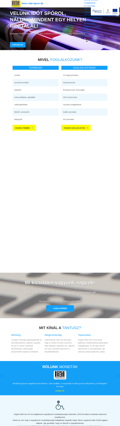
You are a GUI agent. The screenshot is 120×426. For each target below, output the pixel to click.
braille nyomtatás (69, 112)
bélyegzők (18, 119)
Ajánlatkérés (60, 308)
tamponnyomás (69, 83)
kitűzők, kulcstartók (21, 112)
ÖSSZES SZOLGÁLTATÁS (76, 128)
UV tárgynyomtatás (70, 75)
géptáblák (31, 97)
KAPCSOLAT (17, 45)
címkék (17, 75)
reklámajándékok (20, 105)
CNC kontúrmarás (70, 97)
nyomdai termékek (21, 83)
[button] (118, 375)
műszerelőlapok (20, 97)
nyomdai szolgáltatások (72, 105)
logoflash (17, 90)
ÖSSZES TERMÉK (24, 128)
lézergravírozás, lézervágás (74, 90)
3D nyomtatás (68, 119)
